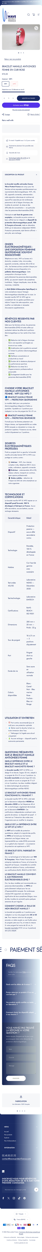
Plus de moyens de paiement (21, 110)
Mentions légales (20, 1237)
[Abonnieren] (36, 1190)
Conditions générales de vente (21, 1243)
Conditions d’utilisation (12, 1240)
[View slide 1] (17, 1111)
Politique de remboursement (32, 1237)
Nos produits (8, 1135)
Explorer (6, 1138)
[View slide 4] (24, 1111)
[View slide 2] (20, 1111)
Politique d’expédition (23, 1240)
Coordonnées (32, 1240)
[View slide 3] (22, 1111)
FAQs (24, 972)
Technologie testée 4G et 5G (17, 158)
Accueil (6, 1132)
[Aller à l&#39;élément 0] (18, 53)
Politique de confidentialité (10, 1237)
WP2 (14, 84)
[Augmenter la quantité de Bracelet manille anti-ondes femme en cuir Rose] (13, 98)
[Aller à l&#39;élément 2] (21, 53)
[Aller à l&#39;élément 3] (23, 53)
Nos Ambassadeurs (10, 1141)
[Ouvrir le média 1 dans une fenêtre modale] (36, 28)
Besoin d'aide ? (35, 114)
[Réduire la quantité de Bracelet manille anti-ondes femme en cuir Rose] (4, 98)
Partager (7, 114)
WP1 (5, 84)
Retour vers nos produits (12, 59)
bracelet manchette (11, 928)
